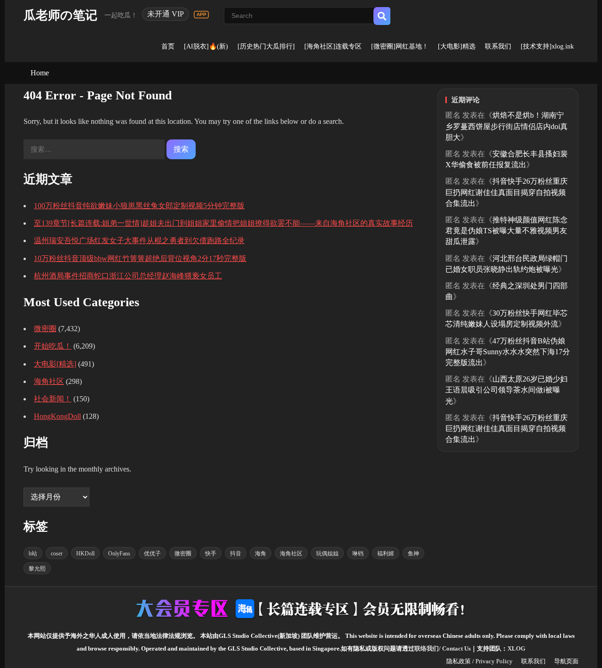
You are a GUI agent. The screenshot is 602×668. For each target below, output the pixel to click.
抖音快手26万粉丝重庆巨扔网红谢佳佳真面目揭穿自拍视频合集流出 (506, 192)
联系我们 (498, 46)
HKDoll (85, 553)
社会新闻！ (52, 399)
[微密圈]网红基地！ (399, 46)
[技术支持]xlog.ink (547, 46)
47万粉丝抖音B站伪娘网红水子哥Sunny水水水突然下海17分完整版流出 (507, 352)
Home (40, 73)
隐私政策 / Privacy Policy (479, 661)
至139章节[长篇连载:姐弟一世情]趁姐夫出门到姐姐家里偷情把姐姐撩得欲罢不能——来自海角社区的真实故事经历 (223, 223)
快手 (210, 553)
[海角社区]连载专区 (333, 46)
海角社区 (49, 381)
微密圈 (45, 329)
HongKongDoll (57, 416)
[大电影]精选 (456, 46)
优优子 (152, 553)
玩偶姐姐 (327, 553)
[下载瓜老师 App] (201, 14)
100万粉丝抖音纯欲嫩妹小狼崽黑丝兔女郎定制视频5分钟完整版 (139, 206)
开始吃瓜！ (52, 346)
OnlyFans (119, 553)
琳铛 (358, 553)
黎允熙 (37, 568)
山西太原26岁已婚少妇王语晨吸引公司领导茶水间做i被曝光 (506, 390)
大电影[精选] (55, 364)
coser (57, 553)
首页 (167, 46)
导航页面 (566, 661)
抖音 (235, 553)
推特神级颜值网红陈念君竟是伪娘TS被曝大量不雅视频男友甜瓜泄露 (506, 230)
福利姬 (385, 553)
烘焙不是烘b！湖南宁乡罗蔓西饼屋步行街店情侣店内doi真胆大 (506, 126)
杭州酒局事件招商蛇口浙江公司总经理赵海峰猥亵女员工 (128, 276)
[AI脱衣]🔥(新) (206, 46)
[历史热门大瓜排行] (266, 46)
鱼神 (413, 553)
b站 (33, 553)
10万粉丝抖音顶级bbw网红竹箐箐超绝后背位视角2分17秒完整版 (140, 258)
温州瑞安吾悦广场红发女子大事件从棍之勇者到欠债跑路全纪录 (139, 240)
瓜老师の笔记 (60, 15)
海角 (260, 553)
